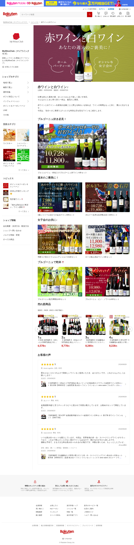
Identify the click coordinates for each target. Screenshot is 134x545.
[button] (125, 9)
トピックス (34, 22)
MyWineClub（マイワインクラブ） (15, 22)
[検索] (89, 14)
